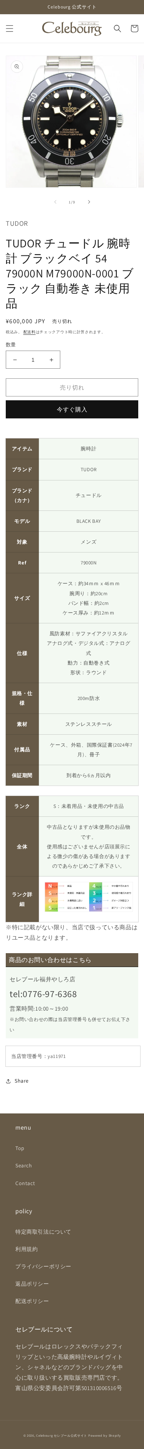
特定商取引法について (43, 1231)
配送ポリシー (32, 1301)
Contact (25, 1183)
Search (23, 1165)
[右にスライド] (89, 201)
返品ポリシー (32, 1283)
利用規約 (26, 1249)
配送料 (29, 331)
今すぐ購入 (72, 409)
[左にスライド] (55, 201)
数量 (11, 344)
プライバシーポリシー (43, 1266)
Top (20, 1148)
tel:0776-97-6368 (43, 993)
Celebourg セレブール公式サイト (61, 1435)
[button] (9, 28)
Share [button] (22, 1080)
